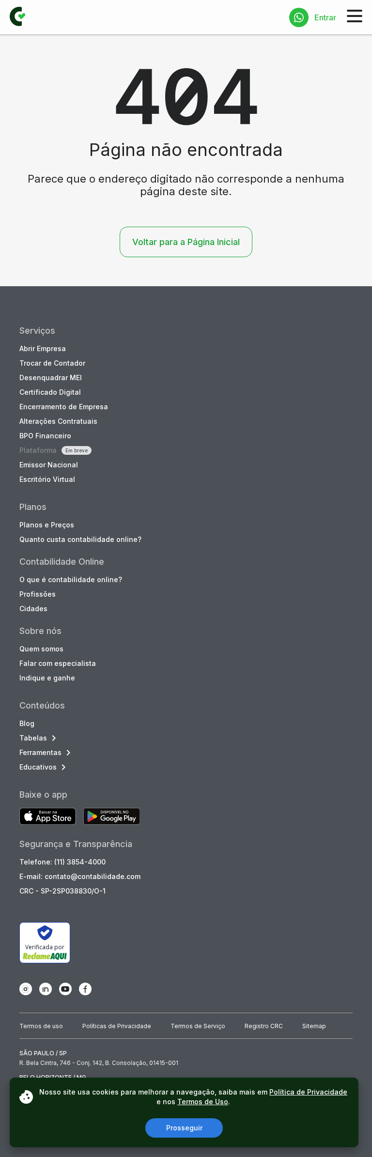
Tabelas (33, 738)
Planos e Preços (46, 525)
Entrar (325, 17)
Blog (26, 723)
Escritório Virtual (47, 479)
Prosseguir (184, 1128)
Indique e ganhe (47, 678)
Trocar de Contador (52, 363)
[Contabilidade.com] (17, 17)
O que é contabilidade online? (70, 579)
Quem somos (41, 649)
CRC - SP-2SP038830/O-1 (62, 891)
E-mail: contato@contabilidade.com (79, 876)
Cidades (33, 608)
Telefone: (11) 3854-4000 (62, 862)
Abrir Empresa (42, 348)
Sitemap (314, 1026)
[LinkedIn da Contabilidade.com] (45, 989)
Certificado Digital (50, 392)
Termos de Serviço (197, 1026)
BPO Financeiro (45, 436)
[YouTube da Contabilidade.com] (65, 989)
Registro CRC (264, 1026)
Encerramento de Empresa (63, 406)
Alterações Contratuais (58, 421)
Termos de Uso (202, 1101)
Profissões (37, 594)
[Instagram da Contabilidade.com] (25, 989)
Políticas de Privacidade (116, 1026)
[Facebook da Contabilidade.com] (85, 989)
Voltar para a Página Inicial (186, 242)
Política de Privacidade (308, 1092)
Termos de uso (41, 1026)
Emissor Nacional (48, 465)
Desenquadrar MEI (50, 377)
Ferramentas (40, 752)
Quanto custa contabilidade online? (80, 539)
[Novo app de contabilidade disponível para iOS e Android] (47, 817)
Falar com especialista (57, 663)
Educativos (38, 767)
